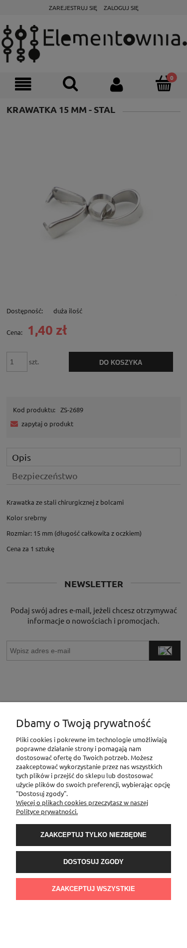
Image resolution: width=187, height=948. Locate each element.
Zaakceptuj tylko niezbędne (93, 835)
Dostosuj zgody (93, 862)
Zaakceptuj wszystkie (93, 889)
